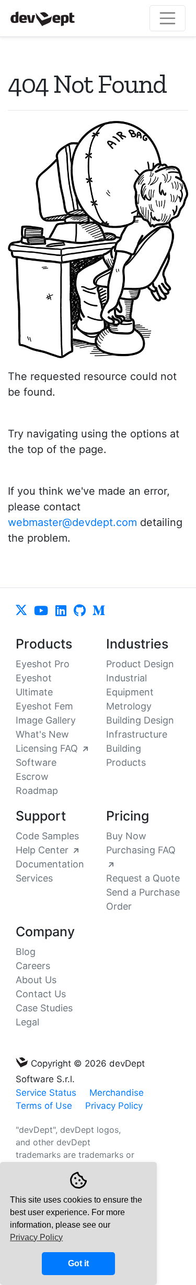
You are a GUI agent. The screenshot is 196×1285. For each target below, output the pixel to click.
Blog (26, 951)
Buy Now (126, 835)
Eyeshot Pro (43, 663)
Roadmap (37, 790)
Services (34, 878)
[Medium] (98, 611)
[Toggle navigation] (167, 18)
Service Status (46, 1092)
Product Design (140, 663)
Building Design (140, 720)
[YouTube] (45, 611)
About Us (36, 979)
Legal (27, 1022)
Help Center (43, 850)
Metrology (129, 706)
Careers (33, 965)
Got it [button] (78, 1263)
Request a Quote (143, 878)
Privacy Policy (114, 1105)
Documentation (50, 864)
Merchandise (116, 1092)
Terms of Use (44, 1105)
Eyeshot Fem (44, 706)
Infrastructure (136, 734)
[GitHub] (81, 611)
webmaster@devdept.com (72, 522)
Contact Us (41, 993)
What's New (42, 734)
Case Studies (44, 1007)
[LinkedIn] (64, 611)
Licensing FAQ (48, 748)
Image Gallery (46, 720)
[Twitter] (26, 611)
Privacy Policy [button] (36, 1237)
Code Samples (47, 835)
